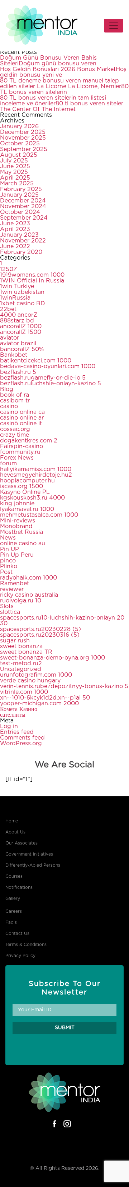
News (8, 538)
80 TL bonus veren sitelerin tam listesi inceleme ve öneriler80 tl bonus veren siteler (61, 100)
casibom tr (15, 401)
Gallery (12, 898)
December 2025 (23, 132)
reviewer (12, 589)
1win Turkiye (17, 286)
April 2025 (15, 178)
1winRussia (15, 298)
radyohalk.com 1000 (28, 578)
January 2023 (19, 235)
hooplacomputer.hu (27, 481)
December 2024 (23, 201)
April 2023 (15, 229)
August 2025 (18, 155)
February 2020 (21, 252)
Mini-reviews (17, 521)
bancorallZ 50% (22, 349)
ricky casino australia (29, 595)
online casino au (22, 543)
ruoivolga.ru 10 (20, 600)
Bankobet (13, 355)
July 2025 (14, 161)
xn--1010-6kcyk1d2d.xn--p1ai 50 (45, 698)
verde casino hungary (30, 680)
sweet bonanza (21, 646)
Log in (9, 726)
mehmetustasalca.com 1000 (39, 515)
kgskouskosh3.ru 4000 (32, 498)
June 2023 (15, 223)
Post (6, 572)
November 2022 (23, 241)
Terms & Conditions (26, 944)
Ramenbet (14, 583)
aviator (9, 338)
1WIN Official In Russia (32, 281)
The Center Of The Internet (38, 109)
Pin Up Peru (17, 555)
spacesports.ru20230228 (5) (40, 629)
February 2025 (21, 189)
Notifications (19, 887)
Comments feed (22, 738)
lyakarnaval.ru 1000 (27, 509)
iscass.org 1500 (21, 486)
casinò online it (21, 423)
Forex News (17, 458)
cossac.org (15, 429)
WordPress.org (21, 743)
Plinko (8, 566)
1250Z (8, 269)
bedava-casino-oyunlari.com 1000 (47, 366)
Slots (7, 606)
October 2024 (20, 212)
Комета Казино (18, 709)
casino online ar (22, 418)
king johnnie (17, 503)
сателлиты (12, 715)
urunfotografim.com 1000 (36, 675)
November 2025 (23, 138)
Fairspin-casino (21, 446)
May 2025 (14, 172)
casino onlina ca (22, 412)
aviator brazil (18, 343)
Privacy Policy (20, 955)
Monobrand (16, 526)
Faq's (11, 922)
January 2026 (19, 126)
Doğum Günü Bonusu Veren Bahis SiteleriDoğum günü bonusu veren (48, 60)
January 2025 (19, 195)
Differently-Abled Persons (32, 865)
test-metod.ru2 (21, 663)
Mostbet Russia (21, 532)
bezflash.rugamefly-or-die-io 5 (43, 378)
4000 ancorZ (18, 315)
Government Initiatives (29, 854)
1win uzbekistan (22, 292)
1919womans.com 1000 (32, 275)
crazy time (14, 435)
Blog (6, 389)
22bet (8, 309)
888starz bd (17, 321)
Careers (13, 911)
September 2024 (24, 218)
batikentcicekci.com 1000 (35, 361)
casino (9, 406)
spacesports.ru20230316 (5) (40, 635)
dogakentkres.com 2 (28, 441)
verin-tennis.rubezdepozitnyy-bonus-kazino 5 (64, 686)
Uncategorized (20, 669)
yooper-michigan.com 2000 (39, 703)
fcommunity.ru (20, 452)
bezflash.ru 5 (18, 372)
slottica (10, 612)
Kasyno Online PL (25, 492)
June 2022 (15, 246)
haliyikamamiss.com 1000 (35, 469)
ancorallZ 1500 (20, 332)
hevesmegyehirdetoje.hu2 (36, 475)
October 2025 (20, 143)
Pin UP (9, 549)
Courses (14, 876)
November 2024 (23, 206)
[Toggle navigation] (113, 25)
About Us (15, 832)
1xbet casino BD (22, 303)
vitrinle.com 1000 (24, 692)
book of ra (14, 395)
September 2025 (23, 149)
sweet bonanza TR (26, 652)
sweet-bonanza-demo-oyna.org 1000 (52, 658)
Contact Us (17, 933)
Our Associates (21, 843)
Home (11, 821)
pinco (8, 561)
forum (8, 463)
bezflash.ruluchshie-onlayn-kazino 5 (50, 383)
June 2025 (15, 166)
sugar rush (15, 640)
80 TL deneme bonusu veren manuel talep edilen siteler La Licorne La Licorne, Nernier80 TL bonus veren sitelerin (64, 86)
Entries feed (17, 732)
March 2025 (17, 183)
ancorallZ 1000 (21, 326)
